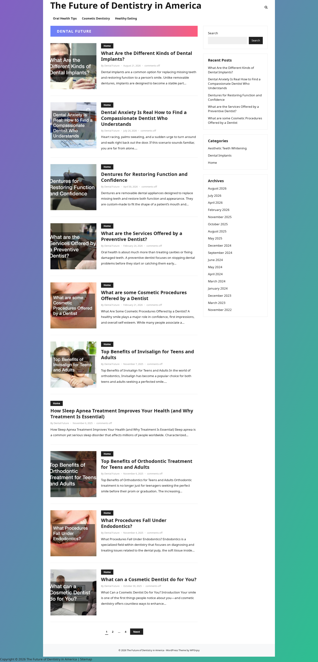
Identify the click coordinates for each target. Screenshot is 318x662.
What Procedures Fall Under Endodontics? (134, 523)
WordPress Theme (176, 650)
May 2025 (215, 238)
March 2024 (216, 281)
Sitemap (86, 659)
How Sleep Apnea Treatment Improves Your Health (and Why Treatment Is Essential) (121, 413)
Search (213, 33)
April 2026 (215, 202)
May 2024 (215, 267)
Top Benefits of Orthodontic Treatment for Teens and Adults (146, 464)
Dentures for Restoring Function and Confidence (144, 177)
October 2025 (218, 224)
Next (136, 631)
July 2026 (214, 195)
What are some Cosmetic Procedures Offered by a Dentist (144, 295)
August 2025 (217, 231)
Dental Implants (220, 155)
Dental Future (111, 65)
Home (107, 46)
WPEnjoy (195, 650)
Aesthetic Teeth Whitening (227, 148)
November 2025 (220, 217)
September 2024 (220, 253)
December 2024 (219, 245)
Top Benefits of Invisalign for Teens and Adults (147, 354)
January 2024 (218, 288)
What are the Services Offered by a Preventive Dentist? (141, 236)
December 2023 (219, 295)
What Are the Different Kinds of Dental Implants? (146, 56)
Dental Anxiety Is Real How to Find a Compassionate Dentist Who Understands (144, 118)
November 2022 (220, 310)
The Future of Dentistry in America (145, 650)
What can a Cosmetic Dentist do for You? (148, 579)
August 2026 (217, 188)
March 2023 (216, 303)
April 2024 (215, 274)
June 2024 (215, 260)
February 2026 (218, 210)
